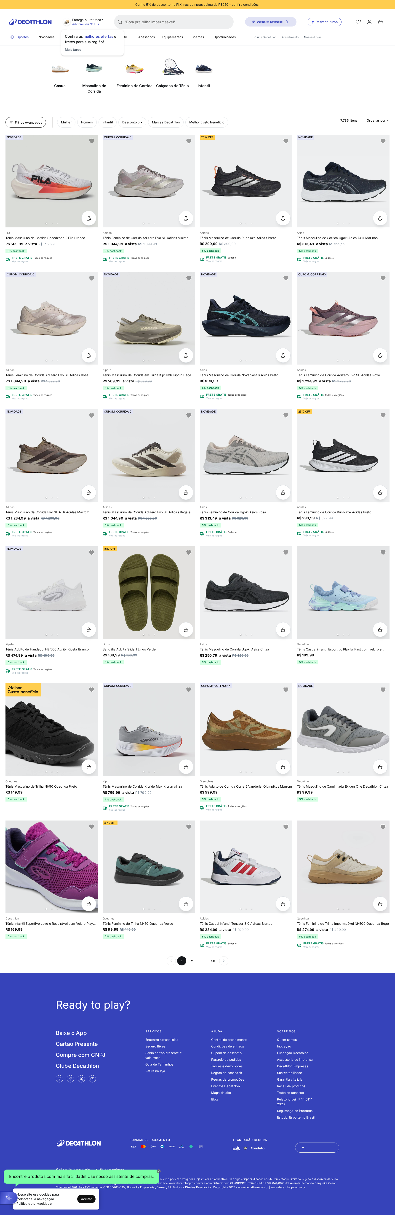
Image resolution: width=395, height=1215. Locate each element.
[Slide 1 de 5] (343, 455)
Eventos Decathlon (225, 1086)
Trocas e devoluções (227, 1066)
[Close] (159, 1171)
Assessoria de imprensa (295, 1059)
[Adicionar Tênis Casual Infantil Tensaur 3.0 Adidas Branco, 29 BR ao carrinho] (283, 903)
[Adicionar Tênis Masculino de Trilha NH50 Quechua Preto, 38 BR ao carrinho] (88, 766)
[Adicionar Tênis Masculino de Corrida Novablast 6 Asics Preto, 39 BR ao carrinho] (283, 355)
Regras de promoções (227, 1079)
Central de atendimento (229, 1040)
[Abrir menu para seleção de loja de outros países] (317, 1148)
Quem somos (287, 1040)
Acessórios (146, 37)
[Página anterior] (171, 960)
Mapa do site (221, 1093)
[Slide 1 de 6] (246, 729)
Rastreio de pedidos (226, 1059)
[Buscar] (120, 22)
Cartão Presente (77, 1044)
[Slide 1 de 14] (51, 318)
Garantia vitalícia (289, 1079)
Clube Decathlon (265, 37)
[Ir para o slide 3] (57, 223)
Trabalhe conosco (290, 1093)
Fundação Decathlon (292, 1053)
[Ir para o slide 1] (46, 223)
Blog (214, 1099)
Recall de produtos (291, 1086)
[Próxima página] (223, 960)
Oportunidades (225, 37)
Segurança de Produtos (294, 1111)
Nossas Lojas (312, 37)
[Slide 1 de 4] (246, 318)
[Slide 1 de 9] (343, 318)
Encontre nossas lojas (161, 1040)
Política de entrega (110, 1169)
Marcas (198, 37)
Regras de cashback (226, 1073)
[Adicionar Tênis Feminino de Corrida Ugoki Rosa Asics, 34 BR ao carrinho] (283, 492)
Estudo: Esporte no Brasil (296, 1117)
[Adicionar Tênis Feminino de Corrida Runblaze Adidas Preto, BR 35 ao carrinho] (380, 492)
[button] (81, 1178)
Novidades (46, 37)
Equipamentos (172, 37)
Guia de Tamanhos (159, 1064)
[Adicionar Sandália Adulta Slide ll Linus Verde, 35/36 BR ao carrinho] (186, 629)
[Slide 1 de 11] (149, 318)
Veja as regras (20, 261)
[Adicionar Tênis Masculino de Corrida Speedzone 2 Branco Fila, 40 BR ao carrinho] (88, 218)
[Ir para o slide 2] (52, 223)
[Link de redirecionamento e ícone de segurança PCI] (245, 1148)
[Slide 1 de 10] (149, 729)
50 (213, 961)
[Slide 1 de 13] (51, 181)
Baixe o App (71, 1033)
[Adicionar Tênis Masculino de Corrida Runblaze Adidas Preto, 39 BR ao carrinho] (283, 218)
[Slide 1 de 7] (343, 181)
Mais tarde (73, 49)
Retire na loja (155, 1071)
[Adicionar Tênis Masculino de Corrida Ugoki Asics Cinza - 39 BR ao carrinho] (283, 629)
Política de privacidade (73, 1169)
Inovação (284, 1046)
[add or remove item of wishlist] (91, 141)
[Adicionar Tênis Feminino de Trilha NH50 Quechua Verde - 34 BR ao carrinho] (186, 903)
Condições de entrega (227, 1046)
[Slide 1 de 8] (149, 181)
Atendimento (290, 37)
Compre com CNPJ (80, 1055)
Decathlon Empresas (292, 1066)
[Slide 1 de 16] (246, 181)
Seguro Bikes (155, 1046)
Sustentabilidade (289, 1073)
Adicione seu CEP (84, 24)
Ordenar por (376, 120)
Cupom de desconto (226, 1053)
